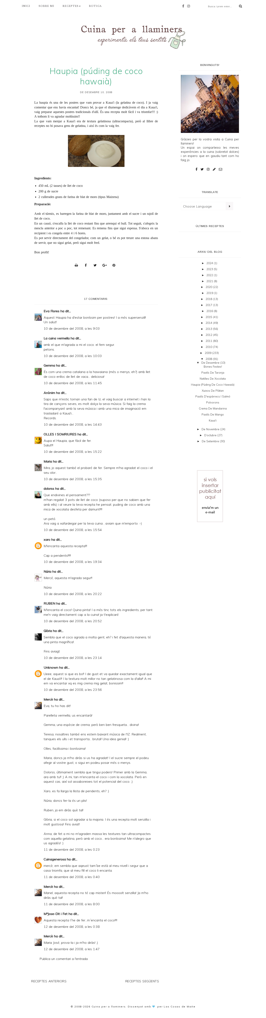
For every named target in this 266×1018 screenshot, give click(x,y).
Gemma (49, 365)
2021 (210, 281)
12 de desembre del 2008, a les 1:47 (72, 949)
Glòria (48, 631)
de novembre (211, 429)
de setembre (211, 441)
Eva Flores (51, 311)
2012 (209, 334)
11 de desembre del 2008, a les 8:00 (72, 904)
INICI (26, 6)
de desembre (210, 362)
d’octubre (210, 435)
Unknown (51, 667)
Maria (48, 461)
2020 (209, 287)
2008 (209, 359)
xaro (47, 539)
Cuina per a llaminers (109, 1006)
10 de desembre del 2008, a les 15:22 (73, 451)
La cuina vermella (57, 338)
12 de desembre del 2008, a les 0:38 (72, 926)
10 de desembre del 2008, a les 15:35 (73, 479)
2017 (209, 305)
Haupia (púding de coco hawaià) (212, 384)
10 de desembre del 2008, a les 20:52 (73, 621)
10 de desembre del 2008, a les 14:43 (73, 424)
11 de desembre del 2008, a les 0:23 (72, 849)
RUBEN (49, 603)
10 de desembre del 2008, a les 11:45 (73, 383)
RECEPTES (71, 6)
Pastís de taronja (212, 372)
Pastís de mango (213, 414)
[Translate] (229, 206)
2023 (210, 269)
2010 (209, 347)
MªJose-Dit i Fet (56, 914)
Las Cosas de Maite (180, 1006)
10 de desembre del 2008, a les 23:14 (73, 658)
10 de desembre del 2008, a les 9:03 (72, 328)
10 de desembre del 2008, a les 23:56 (73, 690)
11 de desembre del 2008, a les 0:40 (72, 877)
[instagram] (189, 6)
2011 (209, 341)
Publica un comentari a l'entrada (63, 959)
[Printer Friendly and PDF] (77, 265)
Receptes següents (142, 981)
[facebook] (184, 6)
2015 (209, 317)
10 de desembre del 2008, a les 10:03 (73, 356)
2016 (210, 311)
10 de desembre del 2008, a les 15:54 (73, 530)
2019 (210, 293)
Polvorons (212, 402)
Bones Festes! (213, 366)
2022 (210, 275)
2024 (210, 263)
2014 (209, 322)
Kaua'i (213, 420)
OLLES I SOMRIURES (60, 434)
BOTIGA (95, 6)
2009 (208, 353)
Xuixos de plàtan (213, 390)
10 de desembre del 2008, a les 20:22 (73, 594)
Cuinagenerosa (55, 859)
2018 (209, 299)
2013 (209, 328)
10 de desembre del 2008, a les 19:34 (73, 562)
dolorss (49, 488)
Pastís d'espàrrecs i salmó (212, 396)
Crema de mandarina (213, 408)
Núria (47, 571)
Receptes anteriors (48, 981)
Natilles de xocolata (213, 378)
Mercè (48, 699)
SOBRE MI (46, 6)
